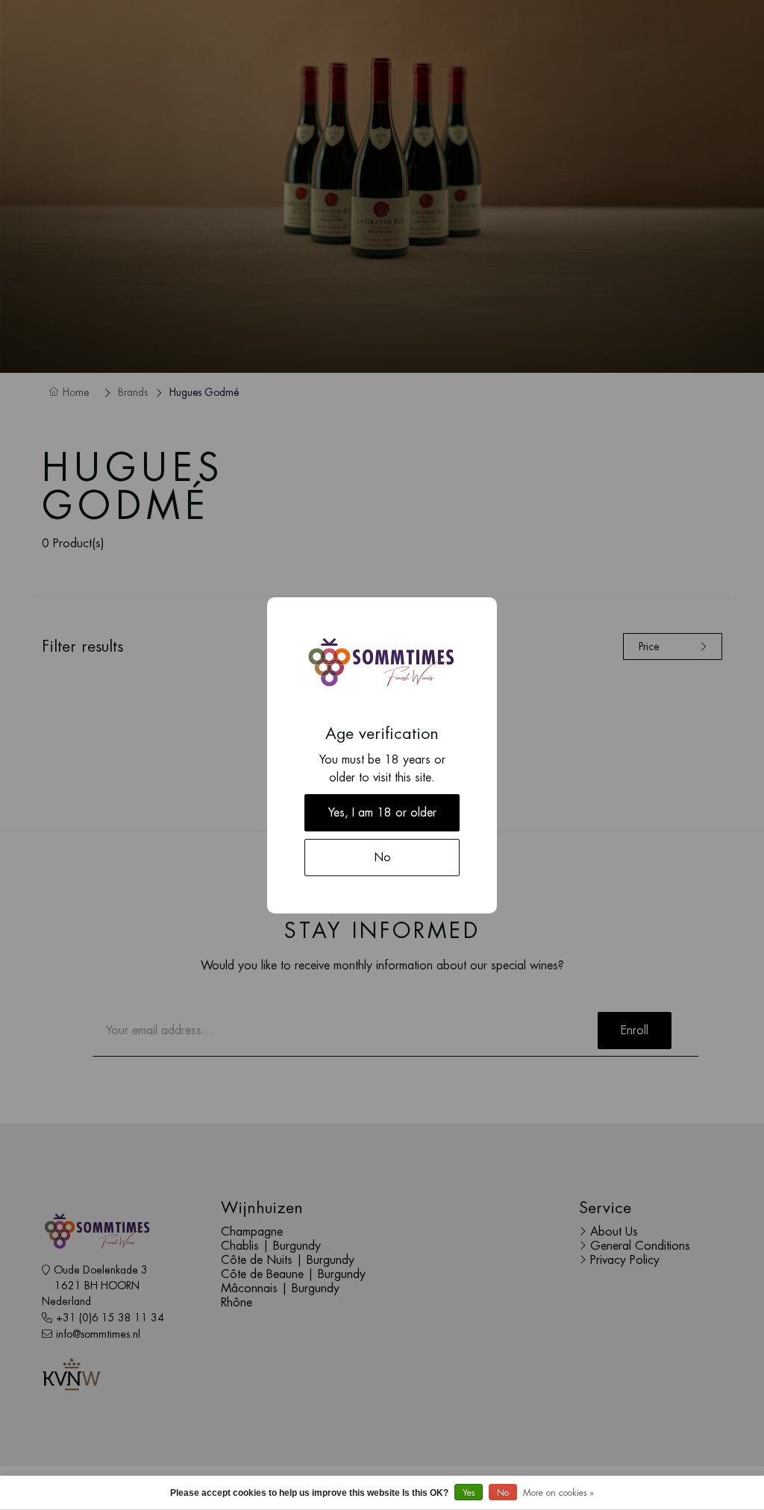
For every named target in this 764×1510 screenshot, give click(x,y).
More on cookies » (558, 1492)
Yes (469, 1492)
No (503, 1492)
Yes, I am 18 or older (382, 813)
